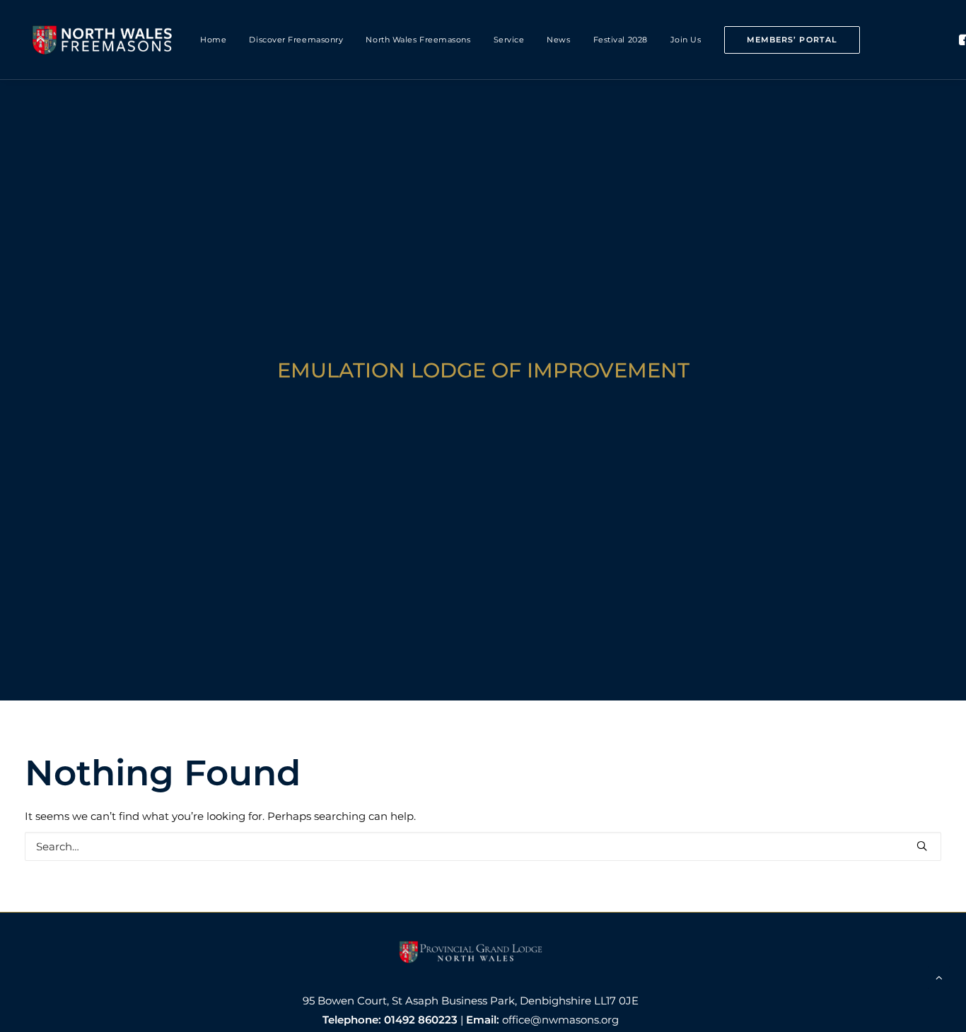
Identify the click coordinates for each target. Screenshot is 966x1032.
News (558, 40)
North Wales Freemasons (418, 40)
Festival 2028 (620, 40)
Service (509, 40)
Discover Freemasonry (296, 40)
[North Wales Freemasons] (103, 39)
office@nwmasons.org (560, 1019)
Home (213, 40)
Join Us (686, 40)
